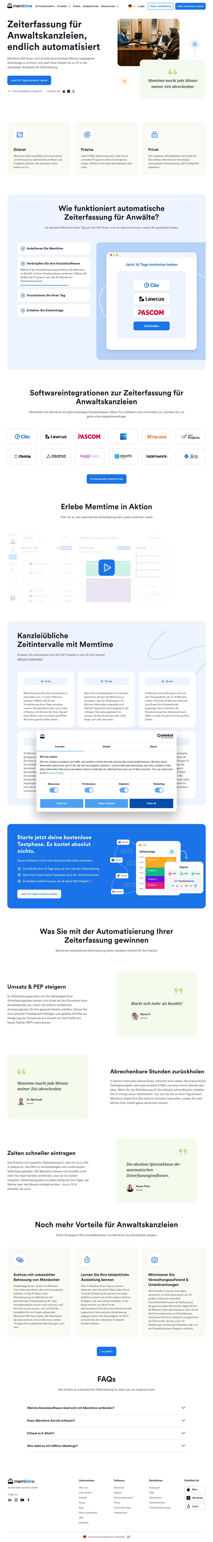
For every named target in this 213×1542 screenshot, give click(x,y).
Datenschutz (155, 1498)
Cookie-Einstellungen (160, 1508)
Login (141, 6)
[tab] (53, 248)
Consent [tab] (59, 746)
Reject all (62, 803)
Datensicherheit (157, 1503)
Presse (82, 1503)
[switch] (89, 790)
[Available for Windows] (68, 91)
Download (119, 1488)
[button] (64, 6)
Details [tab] (106, 746)
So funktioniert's (45, 6)
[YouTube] (22, 1500)
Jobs (81, 1518)
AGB (151, 1493)
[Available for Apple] (64, 91)
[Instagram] (16, 1500)
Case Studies (85, 1493)
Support (118, 1493)
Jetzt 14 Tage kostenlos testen (29, 80)
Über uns (83, 1488)
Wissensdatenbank (123, 1498)
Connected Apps (122, 1508)
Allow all (151, 803)
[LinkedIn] (10, 1500)
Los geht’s (107, 1351)
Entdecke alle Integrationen (106, 479)
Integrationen (91, 6)
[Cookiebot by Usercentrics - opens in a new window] (159, 736)
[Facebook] (28, 1500)
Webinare (84, 1523)
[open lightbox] (107, 567)
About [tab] (153, 746)
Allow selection (106, 803)
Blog (81, 1508)
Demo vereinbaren (160, 6)
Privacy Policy (55, 773)
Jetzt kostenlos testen (190, 6)
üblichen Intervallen (30, 659)
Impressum (154, 1488)
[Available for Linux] (73, 91)
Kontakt (83, 1498)
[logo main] (19, 6)
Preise (76, 6)
